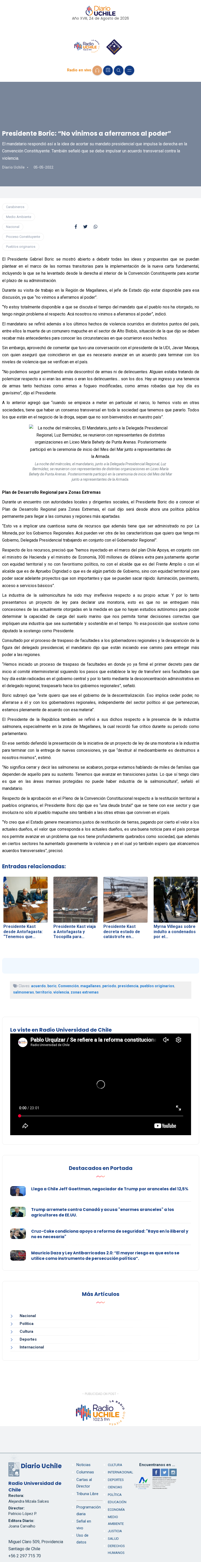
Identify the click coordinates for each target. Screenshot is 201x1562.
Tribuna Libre (87, 1493)
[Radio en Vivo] (97, 70)
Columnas (85, 1472)
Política (27, 1323)
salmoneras (23, 992)
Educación (117, 1502)
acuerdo (38, 986)
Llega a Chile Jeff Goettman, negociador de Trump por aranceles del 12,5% (109, 1189)
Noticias (83, 1464)
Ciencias (115, 1487)
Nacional (12, 227)
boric (52, 986)
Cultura (26, 1331)
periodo (109, 986)
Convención (68, 986)
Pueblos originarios (20, 247)
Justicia (115, 1531)
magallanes (90, 986)
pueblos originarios (157, 986)
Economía (116, 1510)
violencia (61, 992)
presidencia (128, 986)
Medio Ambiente (18, 217)
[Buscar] (119, 70)
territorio (44, 992)
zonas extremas (85, 992)
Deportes (28, 1339)
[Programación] (108, 70)
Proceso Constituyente (23, 237)
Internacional (32, 1347)
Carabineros (15, 207)
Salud (113, 1539)
